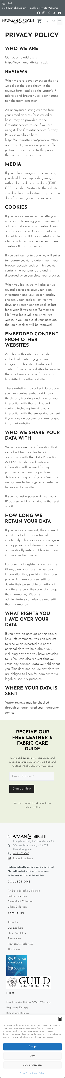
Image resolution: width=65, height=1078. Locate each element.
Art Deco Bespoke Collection (24, 891)
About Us (13, 922)
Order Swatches (17, 933)
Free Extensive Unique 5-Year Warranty (28, 1002)
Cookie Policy (25, 1073)
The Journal (14, 949)
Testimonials (14, 938)
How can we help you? (20, 944)
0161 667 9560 (21, 853)
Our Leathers (15, 928)
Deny (33, 1056)
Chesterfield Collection (20, 901)
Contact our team (23, 858)
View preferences (32, 1065)
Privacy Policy (38, 1073)
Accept (32, 1046)
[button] (60, 1018)
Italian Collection (17, 896)
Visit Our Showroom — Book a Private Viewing (30, 8)
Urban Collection (17, 907)
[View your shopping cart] (39, 21)
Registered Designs (17, 1007)
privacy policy (32, 807)
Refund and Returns (17, 1013)
